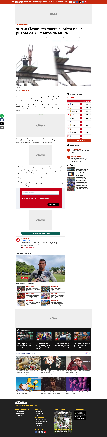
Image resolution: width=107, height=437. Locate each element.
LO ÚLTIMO (71, 165)
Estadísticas (76, 94)
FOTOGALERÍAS (25, 330)
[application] (40, 268)
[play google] (83, 413)
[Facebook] (36, 432)
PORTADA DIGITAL (60, 410)
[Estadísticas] (74, 2)
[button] (2, 116)
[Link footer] (21, 402)
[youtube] (45, 432)
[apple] (83, 418)
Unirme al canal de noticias (42, 233)
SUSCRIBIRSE (53, 205)
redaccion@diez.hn (28, 247)
